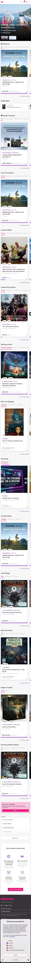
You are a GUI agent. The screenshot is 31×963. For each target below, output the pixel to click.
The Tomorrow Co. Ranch (10, 326)
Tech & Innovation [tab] (8, 47)
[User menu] (26, 2)
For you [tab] (3, 176)
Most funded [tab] (10, 519)
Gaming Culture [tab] (27, 47)
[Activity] (23, 2)
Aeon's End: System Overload (12, 612)
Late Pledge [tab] (24, 176)
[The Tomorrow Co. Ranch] (14, 307)
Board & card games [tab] (6, 347)
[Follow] (3, 436)
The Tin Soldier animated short (12, 441)
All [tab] (2, 47)
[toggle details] (27, 93)
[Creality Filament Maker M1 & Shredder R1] (14, 136)
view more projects (24, 96)
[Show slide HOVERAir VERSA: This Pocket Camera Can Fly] (4, 38)
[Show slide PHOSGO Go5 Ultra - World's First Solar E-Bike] (12, 38)
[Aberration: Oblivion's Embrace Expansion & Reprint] (14, 364)
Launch (15, 810)
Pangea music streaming (10, 498)
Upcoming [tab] (8, 176)
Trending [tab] (3, 519)
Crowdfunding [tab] (16, 176)
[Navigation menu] (29, 2)
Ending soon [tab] (18, 519)
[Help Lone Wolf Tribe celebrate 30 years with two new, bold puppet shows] (14, 250)
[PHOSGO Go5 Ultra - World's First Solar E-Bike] (14, 63)
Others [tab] (28, 347)
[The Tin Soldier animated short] (14, 422)
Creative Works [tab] (18, 47)
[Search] (20, 2)
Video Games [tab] (21, 347)
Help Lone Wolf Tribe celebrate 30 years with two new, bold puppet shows (13, 271)
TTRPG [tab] (15, 347)
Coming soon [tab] (4, 462)
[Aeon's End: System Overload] (14, 593)
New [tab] (11, 462)
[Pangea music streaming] (14, 479)
